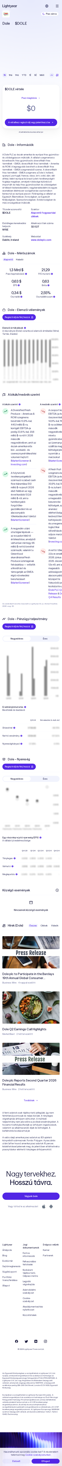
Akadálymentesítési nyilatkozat (31, 1308)
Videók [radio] (54, 925)
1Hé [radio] (10, 75)
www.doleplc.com (41, 239)
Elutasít (16, 1461)
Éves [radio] (45, 638)
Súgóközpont (9, 1271)
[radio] (51, 75)
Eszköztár (7, 1261)
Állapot (6, 1285)
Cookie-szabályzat (28, 1300)
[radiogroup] (23, 75)
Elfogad (46, 1461)
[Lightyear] (9, 6)
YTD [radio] (24, 75)
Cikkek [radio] (44, 925)
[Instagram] (45, 1341)
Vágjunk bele (31, 1196)
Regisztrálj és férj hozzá (17, 317)
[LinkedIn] (36, 1341)
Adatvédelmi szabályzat (29, 1291)
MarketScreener (20, 460)
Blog (4, 1255)
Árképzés (7, 1250)
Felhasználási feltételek (29, 1263)
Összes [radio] (33, 925)
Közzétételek (29, 1315)
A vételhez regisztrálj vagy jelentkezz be (29, 122)
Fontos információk (29, 1254)
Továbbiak (29, 1100)
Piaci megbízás (29, 98)
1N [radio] (5, 75)
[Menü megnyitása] (57, 6)
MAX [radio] (42, 75)
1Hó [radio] (17, 75)
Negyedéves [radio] (17, 638)
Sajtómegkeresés (10, 1266)
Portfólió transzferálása (9, 1279)
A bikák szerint (10, 404)
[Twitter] (26, 1341)
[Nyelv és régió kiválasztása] (47, 6)
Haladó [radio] (19, 259)
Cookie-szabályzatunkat (38, 1455)
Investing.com (18, 464)
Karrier (46, 1250)
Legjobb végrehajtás (29, 1283)
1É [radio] (30, 75)
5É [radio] (35, 75)
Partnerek (48, 1255)
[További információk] (57, 890)
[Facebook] (17, 1341)
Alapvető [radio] (8, 259)
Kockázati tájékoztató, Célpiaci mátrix (30, 1273)
